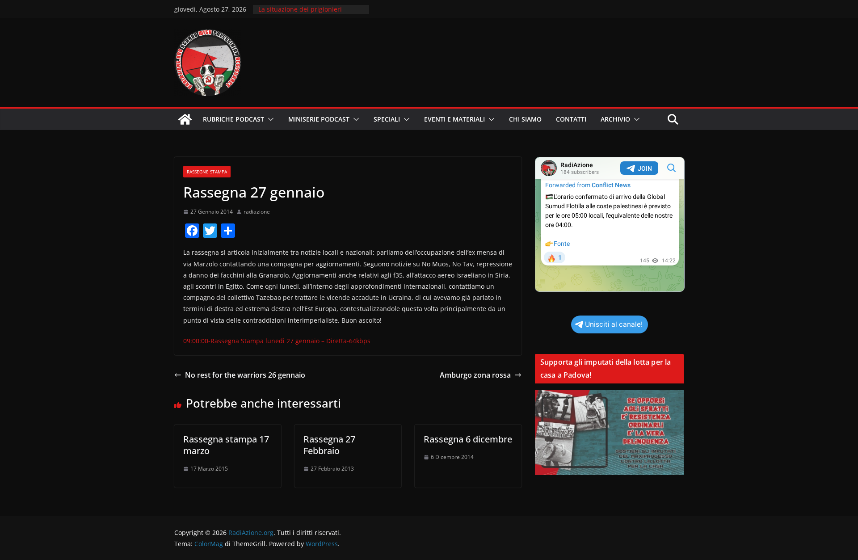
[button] (269, 119)
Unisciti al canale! (614, 324)
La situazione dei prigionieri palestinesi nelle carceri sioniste (306, 13)
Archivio (615, 119)
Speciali (387, 119)
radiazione (257, 211)
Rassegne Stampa (207, 171)
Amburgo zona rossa (475, 375)
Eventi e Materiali (454, 119)
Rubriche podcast (233, 119)
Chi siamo (525, 119)
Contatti (571, 119)
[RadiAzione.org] (185, 119)
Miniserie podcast (318, 119)
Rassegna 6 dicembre (468, 439)
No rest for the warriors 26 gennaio (245, 375)
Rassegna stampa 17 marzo (226, 445)
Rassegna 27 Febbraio (329, 445)
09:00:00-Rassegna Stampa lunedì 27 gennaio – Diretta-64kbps (276, 341)
